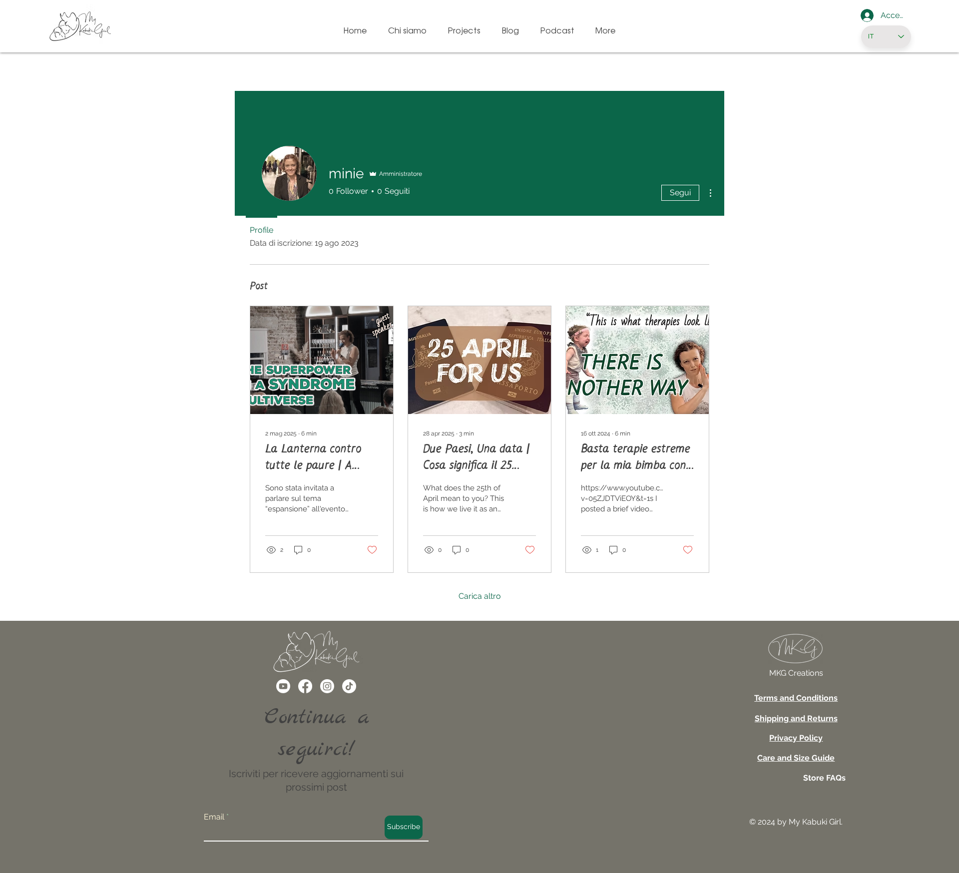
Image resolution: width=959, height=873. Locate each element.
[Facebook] (305, 686)
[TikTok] (349, 686)
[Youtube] (283, 686)
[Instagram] (327, 686)
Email (214, 817)
